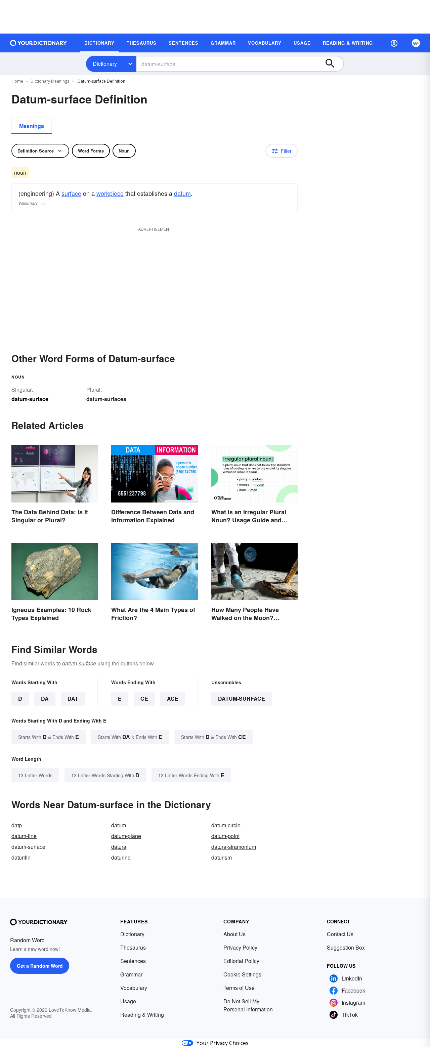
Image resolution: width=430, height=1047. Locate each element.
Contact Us (340, 934)
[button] (394, 43)
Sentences (133, 961)
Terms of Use (239, 988)
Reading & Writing (142, 1014)
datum (182, 193)
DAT (73, 698)
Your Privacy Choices (223, 1043)
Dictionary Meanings (50, 81)
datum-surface (241, 698)
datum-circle (226, 825)
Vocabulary (133, 988)
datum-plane (126, 836)
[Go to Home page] (38, 43)
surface (71, 193)
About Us (234, 934)
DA (45, 698)
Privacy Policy (240, 947)
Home (17, 81)
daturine (121, 857)
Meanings (31, 126)
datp (16, 825)
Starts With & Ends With (48, 737)
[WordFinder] (416, 43)
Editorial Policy (241, 961)
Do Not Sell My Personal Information (248, 1005)
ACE (172, 698)
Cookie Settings (242, 974)
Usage (128, 1001)
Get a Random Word (40, 965)
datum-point (225, 836)
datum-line (24, 836)
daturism (221, 857)
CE (144, 698)
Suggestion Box (346, 947)
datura (118, 846)
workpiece (110, 193)
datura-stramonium (233, 846)
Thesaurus (133, 947)
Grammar (131, 974)
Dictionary (105, 64)
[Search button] (333, 63)
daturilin (21, 857)
